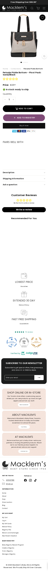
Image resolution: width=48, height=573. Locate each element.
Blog (3, 505)
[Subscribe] (39, 377)
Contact (5, 508)
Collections (16, 69)
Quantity (7, 93)
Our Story (24, 427)
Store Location (24, 404)
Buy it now (24, 125)
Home (5, 69)
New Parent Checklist (9, 536)
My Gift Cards (7, 524)
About (4, 496)
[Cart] (38, 8)
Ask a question (10, 184)
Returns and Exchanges (10, 533)
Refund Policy (24, 305)
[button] (10, 79)
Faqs (4, 499)
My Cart (5, 517)
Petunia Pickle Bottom (33, 69)
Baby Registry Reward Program (13, 545)
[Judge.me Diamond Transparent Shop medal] (12, 342)
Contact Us (24, 451)
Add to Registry (26, 117)
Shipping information (13, 178)
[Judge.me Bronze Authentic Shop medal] (36, 342)
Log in (4, 521)
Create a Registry (8, 548)
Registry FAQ (6, 530)
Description (8, 172)
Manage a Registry (8, 554)
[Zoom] (44, 56)
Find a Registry (7, 551)
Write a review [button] (24, 209)
